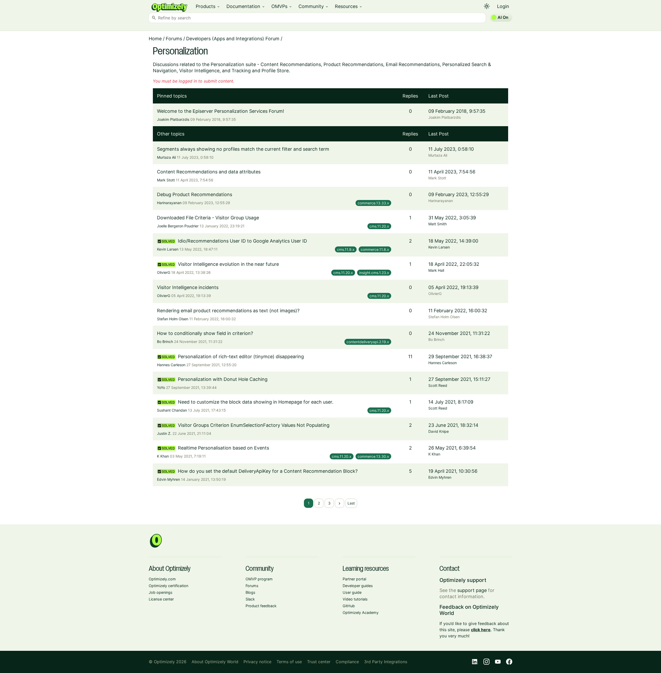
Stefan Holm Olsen (172, 319)
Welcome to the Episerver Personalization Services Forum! (220, 111)
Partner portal (354, 579)
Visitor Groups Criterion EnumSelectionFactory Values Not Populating (253, 425)
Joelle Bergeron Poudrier (178, 226)
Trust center (318, 661)
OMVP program (259, 579)
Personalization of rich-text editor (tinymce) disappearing (241, 356)
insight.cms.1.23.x (374, 272)
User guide (352, 592)
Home (155, 38)
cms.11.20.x (379, 226)
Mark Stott (166, 180)
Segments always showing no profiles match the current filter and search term (243, 149)
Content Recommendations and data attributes (209, 171)
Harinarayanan (169, 203)
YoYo (161, 387)
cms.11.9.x (346, 249)
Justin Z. (164, 433)
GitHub (349, 606)
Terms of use (289, 661)
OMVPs (281, 6)
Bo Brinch (165, 341)
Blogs (250, 592)
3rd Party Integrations (385, 661)
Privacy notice (257, 661)
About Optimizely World (215, 661)
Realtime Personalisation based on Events (223, 448)
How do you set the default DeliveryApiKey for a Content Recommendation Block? (268, 471)
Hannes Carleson (171, 365)
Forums (174, 38)
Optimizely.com (162, 579)
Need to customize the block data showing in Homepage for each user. (255, 402)
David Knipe (438, 431)
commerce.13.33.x (373, 203)
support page (472, 590)
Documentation (245, 6)
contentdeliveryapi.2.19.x (368, 342)
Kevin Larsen (167, 249)
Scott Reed (437, 385)
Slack (250, 599)
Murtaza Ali (166, 157)
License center (161, 599)
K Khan (163, 456)
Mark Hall (436, 270)
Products (208, 6)
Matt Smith (437, 224)
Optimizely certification (168, 585)
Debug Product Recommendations (194, 194)
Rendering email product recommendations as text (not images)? (228, 310)
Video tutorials (355, 599)
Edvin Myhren (168, 479)
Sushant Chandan (172, 410)
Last (351, 503)
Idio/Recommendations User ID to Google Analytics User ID (242, 241)
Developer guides (358, 585)
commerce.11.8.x (375, 249)
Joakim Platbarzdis (173, 119)
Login (503, 6)
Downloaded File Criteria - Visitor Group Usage (208, 217)
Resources (349, 6)
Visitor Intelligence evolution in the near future (228, 264)
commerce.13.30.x (373, 456)
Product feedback (261, 606)
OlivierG (163, 272)
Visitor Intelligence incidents (187, 287)
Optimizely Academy (361, 612)
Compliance (347, 661)
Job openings (160, 592)
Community (313, 6)
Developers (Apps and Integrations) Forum (232, 38)
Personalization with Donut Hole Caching (222, 379)
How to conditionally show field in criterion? (205, 333)
